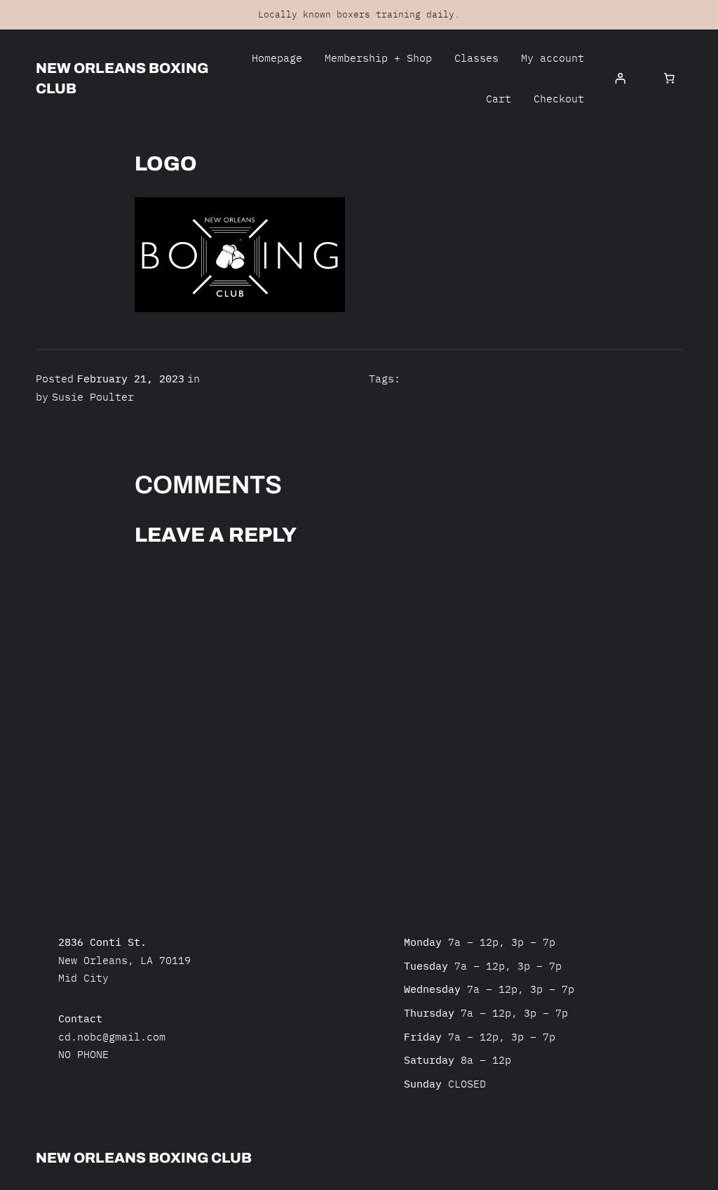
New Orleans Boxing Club (144, 1157)
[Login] (620, 78)
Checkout (559, 98)
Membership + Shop (378, 58)
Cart (498, 98)
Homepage (277, 58)
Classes (476, 58)
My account (552, 58)
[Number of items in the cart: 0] (669, 78)
